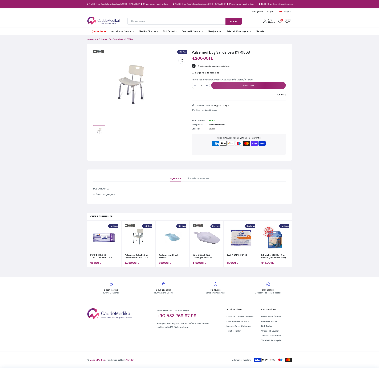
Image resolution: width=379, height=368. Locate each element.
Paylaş (282, 94)
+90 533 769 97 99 (176, 316)
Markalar (260, 31)
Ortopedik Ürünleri (192, 31)
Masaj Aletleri (215, 31)
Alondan (130, 360)
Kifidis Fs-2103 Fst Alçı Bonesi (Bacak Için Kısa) (273, 256)
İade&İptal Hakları (198, 178)
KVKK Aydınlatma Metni (238, 321)
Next (291, 244)
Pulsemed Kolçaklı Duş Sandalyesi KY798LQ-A (136, 256)
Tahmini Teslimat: (204, 105)
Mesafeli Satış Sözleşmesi (239, 326)
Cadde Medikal (97, 360)
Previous (87, 244)
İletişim (269, 11)
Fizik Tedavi (169, 31)
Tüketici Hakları (234, 330)
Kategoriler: (197, 124)
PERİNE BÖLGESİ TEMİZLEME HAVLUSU (101, 256)
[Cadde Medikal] (103, 21)
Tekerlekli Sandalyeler (238, 31)
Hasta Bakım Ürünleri (122, 31)
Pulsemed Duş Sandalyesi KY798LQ (221, 52)
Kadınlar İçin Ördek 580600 (169, 256)
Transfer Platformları (271, 335)
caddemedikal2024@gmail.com (172, 327)
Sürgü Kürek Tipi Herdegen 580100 (202, 256)
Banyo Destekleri (217, 124)
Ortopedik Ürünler (270, 330)
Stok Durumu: (198, 120)
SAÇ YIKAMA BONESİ (237, 255)
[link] (371, 346)
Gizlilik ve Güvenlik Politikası (240, 316)
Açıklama (175, 178)
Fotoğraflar (258, 11)
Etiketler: (196, 128)
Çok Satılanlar (99, 31)
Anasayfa (91, 39)
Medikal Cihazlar (148, 31)
